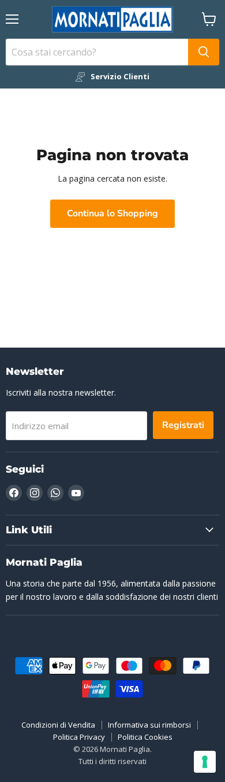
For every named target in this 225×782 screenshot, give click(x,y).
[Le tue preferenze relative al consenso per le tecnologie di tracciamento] (205, 762)
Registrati (183, 425)
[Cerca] (203, 52)
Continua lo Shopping (112, 213)
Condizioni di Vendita (58, 725)
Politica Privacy (79, 737)
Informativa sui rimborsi (149, 725)
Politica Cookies (145, 737)
